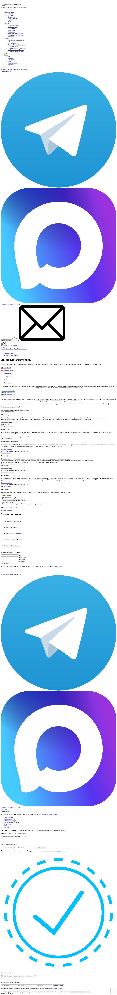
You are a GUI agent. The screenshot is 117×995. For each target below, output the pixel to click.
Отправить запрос (58, 985)
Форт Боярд (11, 30)
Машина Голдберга (10, 821)
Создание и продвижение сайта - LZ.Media (14, 836)
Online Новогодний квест (16, 51)
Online (10, 22)
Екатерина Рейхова (7, 426)
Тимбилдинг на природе (15, 33)
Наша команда (12, 63)
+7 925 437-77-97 (14, 304)
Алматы (19, 7)
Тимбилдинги (8, 12)
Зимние (6, 38)
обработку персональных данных (52, 566)
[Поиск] (14, 339)
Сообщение (21, 561)
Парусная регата (13, 28)
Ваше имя (21, 555)
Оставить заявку (6, 367)
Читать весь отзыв (6, 422)
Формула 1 (11, 37)
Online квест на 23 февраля (16, 48)
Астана (24, 7)
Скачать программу (9, 370)
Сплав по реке (12, 27)
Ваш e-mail (21, 559)
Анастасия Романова (7, 472)
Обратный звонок (6, 71)
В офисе (10, 20)
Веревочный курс (13, 25)
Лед (9, 41)
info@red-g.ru (5, 304)
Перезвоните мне (41, 847)
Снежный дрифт (13, 46)
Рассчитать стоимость (7, 396)
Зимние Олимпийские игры (17, 45)
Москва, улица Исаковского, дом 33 (12, 574)
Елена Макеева (5, 453)
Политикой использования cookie (80, 992)
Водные (10, 15)
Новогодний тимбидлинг (16, 40)
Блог (5, 53)
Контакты (11, 64)
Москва (3, 7)
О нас (6, 55)
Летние (6, 23)
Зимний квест (12, 43)
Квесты (10, 14)
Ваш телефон (22, 557)
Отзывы (10, 58)
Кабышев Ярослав (6, 438)
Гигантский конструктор (15, 35)
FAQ (9, 56)
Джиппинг (11, 32)
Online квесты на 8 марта (16, 50)
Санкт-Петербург (11, 7)
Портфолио (11, 60)
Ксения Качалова (6, 486)
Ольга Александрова (7, 411)
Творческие (11, 17)
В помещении (12, 18)
